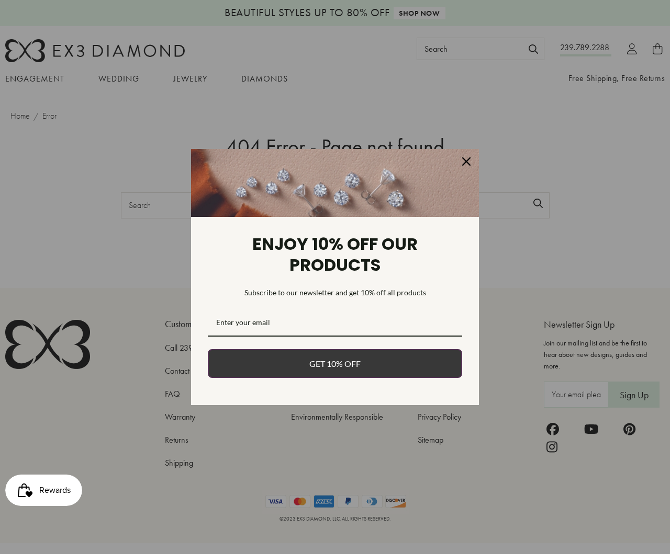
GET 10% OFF (335, 363)
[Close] (466, 161)
